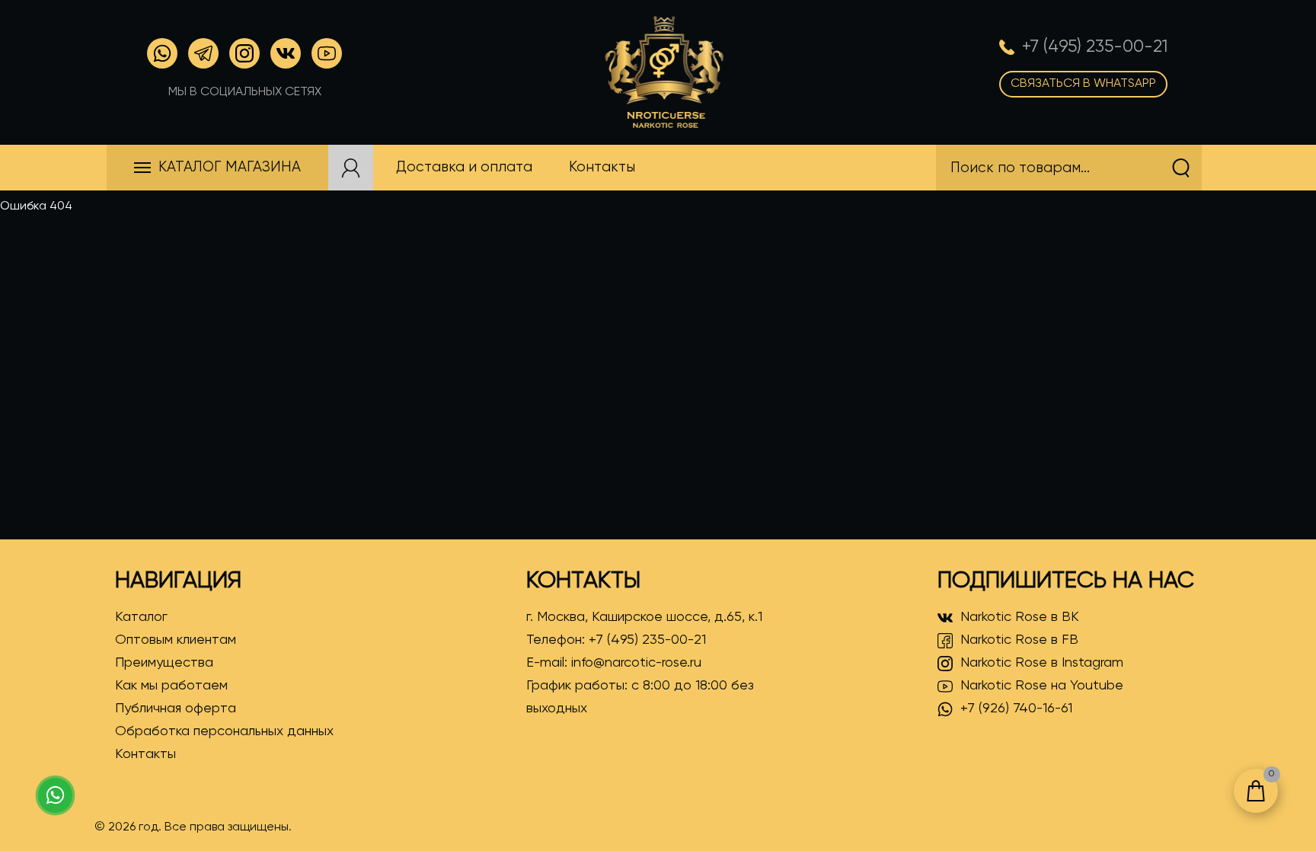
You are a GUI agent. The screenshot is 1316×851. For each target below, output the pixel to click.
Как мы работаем (171, 686)
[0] (1255, 790)
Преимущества (164, 663)
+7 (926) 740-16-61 (1016, 708)
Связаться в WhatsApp (1083, 84)
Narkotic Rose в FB (1019, 640)
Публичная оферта (175, 708)
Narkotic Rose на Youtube (1041, 686)
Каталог (141, 617)
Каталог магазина (229, 167)
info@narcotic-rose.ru (636, 663)
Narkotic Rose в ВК (1019, 617)
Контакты (145, 754)
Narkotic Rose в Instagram (1041, 663)
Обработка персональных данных (224, 731)
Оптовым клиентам (175, 640)
